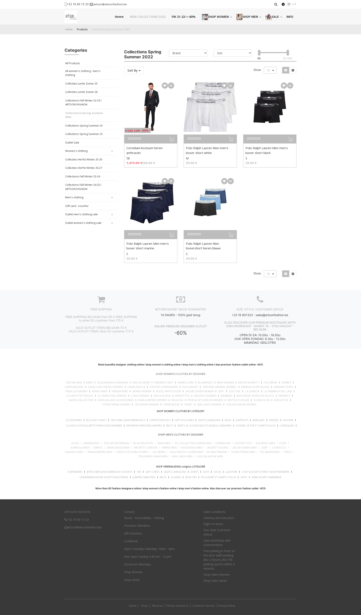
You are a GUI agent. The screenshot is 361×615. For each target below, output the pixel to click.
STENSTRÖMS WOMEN (116, 404)
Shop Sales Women (216, 575)
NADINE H (284, 395)
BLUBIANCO (205, 382)
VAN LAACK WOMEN (209, 404)
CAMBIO (286, 382)
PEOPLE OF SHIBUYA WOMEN (205, 400)
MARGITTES (182, 395)
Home (69, 29)
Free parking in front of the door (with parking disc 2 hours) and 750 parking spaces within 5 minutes (219, 559)
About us (157, 605)
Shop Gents (132, 580)
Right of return (213, 524)
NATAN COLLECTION (81, 400)
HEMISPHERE (120, 391)
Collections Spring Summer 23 (84, 125)
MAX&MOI (226, 395)
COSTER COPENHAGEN (164, 387)
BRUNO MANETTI (248, 382)
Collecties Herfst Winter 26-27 (83, 168)
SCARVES (241, 425)
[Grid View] (285, 70)
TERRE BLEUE (171, 404)
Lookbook (131, 541)
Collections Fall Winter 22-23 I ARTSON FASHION (83, 102)
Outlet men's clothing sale (81, 214)
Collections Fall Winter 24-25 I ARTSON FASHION (83, 187)
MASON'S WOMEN (205, 395)
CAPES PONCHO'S (160, 420)
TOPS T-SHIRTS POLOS (263, 425)
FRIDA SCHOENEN (76, 391)
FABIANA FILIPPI (283, 387)
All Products (72, 63)
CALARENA (270, 382)
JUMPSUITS (242, 420)
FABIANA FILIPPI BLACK (255, 387)
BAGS (228, 420)
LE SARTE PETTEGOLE (79, 395)
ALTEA (75, 443)
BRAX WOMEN (225, 382)
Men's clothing (74, 197)
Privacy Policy (226, 605)
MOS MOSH (244, 395)
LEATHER (288, 420)
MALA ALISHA (162, 395)
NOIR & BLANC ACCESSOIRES (116, 400)
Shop (144, 605)
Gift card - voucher (77, 206)
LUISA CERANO (140, 395)
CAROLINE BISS (74, 387)
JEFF (221, 391)
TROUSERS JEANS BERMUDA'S (128, 420)
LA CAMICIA (252, 391)
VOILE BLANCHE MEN (210, 456)
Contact (129, 512)
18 (269, 70)
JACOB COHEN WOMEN (199, 391)
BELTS (169, 425)
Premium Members (137, 526)
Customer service (203, 605)
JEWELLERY (259, 420)
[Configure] (283, 4)
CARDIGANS (287, 425)
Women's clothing (76, 151)
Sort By (132, 70)
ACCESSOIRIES (74, 420)
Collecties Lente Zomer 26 (81, 92)
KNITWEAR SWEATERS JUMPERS (144, 425)
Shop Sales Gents (215, 581)
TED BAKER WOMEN (147, 404)
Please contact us (178, 605)
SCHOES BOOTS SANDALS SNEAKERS (210, 425)
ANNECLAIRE (186, 382)
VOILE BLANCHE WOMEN (241, 404)
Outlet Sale (72, 142)
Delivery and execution (218, 518)
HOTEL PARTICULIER (168, 391)
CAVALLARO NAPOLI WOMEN (105, 387)
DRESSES (274, 420)
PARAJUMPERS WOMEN (152, 400)
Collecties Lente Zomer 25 (81, 83)
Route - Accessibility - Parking (144, 518)
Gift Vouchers (133, 533)
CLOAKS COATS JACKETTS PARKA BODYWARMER (94, 425)
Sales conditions (214, 512)
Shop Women (133, 572)
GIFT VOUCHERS (184, 420)
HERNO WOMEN (141, 391)
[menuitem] (119, 16)
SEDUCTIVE (281, 400)
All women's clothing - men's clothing (82, 73)
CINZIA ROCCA (136, 387)
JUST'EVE (234, 391)
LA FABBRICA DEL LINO (278, 391)
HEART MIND (99, 391)
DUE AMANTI (190, 387)
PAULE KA (177, 400)
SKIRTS (181, 425)
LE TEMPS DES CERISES (112, 395)
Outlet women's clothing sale (83, 223)
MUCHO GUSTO (264, 395)
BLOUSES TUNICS (96, 420)
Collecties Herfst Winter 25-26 (83, 159)
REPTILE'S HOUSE (238, 400)
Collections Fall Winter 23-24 (82, 176)
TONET (188, 404)
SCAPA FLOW (262, 400)
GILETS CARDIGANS (209, 420)
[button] (165, 85)
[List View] (292, 70)
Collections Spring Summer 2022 (111, 29)
